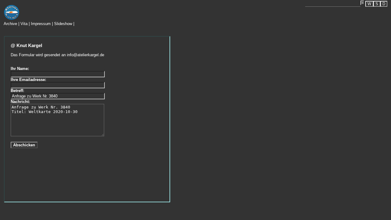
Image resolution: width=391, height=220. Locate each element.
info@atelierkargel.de (85, 55)
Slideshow (63, 23)
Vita (23, 23)
